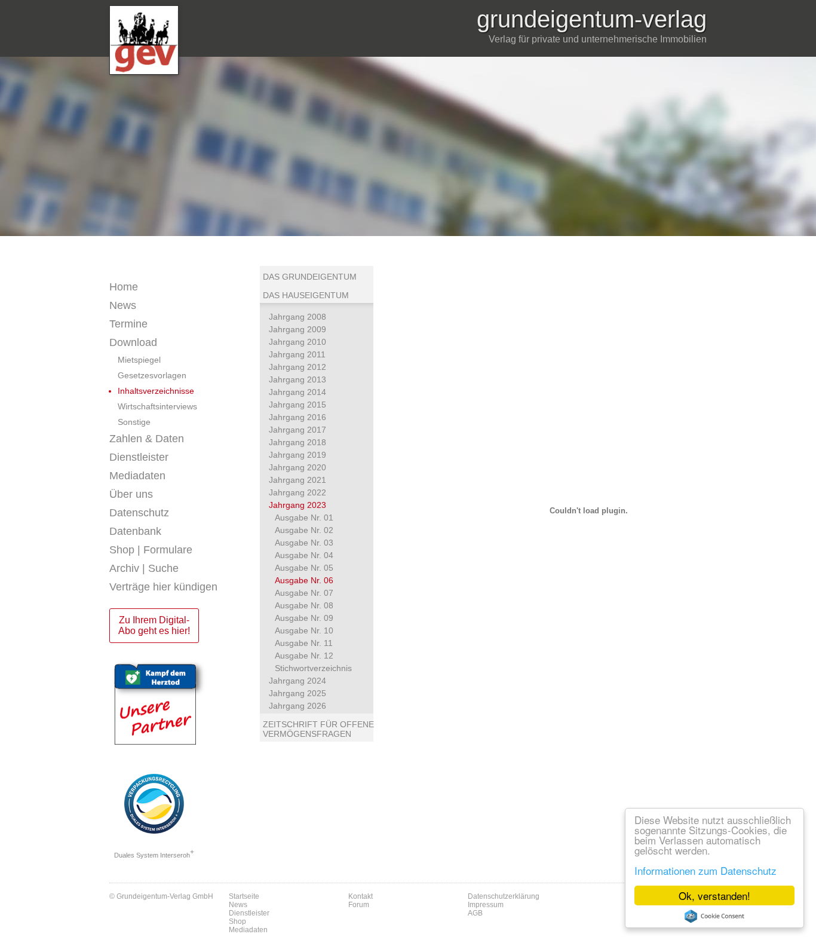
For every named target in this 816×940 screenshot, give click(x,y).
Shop (237, 921)
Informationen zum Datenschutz (705, 870)
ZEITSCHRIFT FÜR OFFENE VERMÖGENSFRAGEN (318, 729)
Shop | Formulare (150, 550)
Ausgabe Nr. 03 (304, 542)
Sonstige (134, 422)
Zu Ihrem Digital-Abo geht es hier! (154, 625)
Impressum (486, 905)
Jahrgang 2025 (297, 693)
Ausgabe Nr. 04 (304, 555)
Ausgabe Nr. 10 (304, 630)
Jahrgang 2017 (297, 429)
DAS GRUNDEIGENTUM (310, 276)
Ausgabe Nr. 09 (304, 618)
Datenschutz (139, 513)
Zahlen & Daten (146, 439)
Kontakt (360, 896)
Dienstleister (138, 457)
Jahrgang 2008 (297, 317)
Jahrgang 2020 (297, 467)
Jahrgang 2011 (297, 354)
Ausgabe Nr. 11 (304, 643)
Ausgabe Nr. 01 (304, 517)
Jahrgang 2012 (297, 367)
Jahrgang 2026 (297, 706)
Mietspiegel (139, 360)
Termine (128, 324)
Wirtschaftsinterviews (157, 406)
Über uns (131, 494)
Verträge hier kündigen (163, 587)
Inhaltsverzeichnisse (156, 391)
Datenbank (135, 531)
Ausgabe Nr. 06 (304, 580)
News (122, 305)
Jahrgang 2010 (297, 342)
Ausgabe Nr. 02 (304, 530)
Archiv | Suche (144, 568)
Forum (358, 905)
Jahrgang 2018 (297, 442)
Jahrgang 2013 (297, 379)
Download (133, 342)
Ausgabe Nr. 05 (304, 567)
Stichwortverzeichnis (313, 668)
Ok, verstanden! (714, 895)
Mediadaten (137, 476)
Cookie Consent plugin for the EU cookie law (714, 916)
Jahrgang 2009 (297, 329)
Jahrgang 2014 (297, 392)
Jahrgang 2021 (297, 480)
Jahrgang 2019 (297, 455)
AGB (475, 913)
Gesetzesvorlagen (152, 375)
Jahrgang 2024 (297, 680)
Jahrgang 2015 (297, 404)
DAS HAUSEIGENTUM (306, 295)
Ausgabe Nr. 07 (304, 593)
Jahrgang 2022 (297, 492)
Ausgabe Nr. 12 (304, 655)
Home (123, 287)
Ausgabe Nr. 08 (304, 605)
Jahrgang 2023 (297, 505)
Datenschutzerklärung (503, 896)
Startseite (244, 896)
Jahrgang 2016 (297, 417)
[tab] (184, 305)
